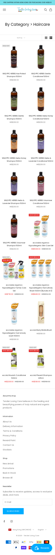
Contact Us (8, 445)
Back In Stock (9, 472)
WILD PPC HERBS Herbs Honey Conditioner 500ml (41, 117)
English (41, 530)
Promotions (8, 468)
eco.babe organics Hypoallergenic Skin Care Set (41, 244)
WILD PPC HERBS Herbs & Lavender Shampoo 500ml (14, 201)
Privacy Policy (9, 435)
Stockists (7, 449)
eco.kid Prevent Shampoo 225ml (41, 376)
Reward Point (9, 440)
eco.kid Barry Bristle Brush (41, 330)
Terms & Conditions (12, 431)
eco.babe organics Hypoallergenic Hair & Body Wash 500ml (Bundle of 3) (41, 288)
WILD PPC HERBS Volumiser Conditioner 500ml (41, 201)
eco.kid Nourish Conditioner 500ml (14, 376)
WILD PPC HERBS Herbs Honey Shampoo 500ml (14, 159)
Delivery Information (13, 426)
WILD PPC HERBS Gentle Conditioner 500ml (40, 75)
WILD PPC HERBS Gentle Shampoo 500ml (14, 117)
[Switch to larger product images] (46, 38)
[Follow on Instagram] (11, 521)
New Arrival (8, 463)
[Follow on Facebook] (4, 521)
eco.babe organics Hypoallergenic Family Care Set (14, 288)
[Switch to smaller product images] (51, 38)
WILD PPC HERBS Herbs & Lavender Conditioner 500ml (41, 159)
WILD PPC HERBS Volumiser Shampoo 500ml (14, 244)
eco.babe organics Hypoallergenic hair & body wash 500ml (14, 333)
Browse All (7, 477)
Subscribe (13, 511)
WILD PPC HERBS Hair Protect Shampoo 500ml (14, 75)
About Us (7, 421)
